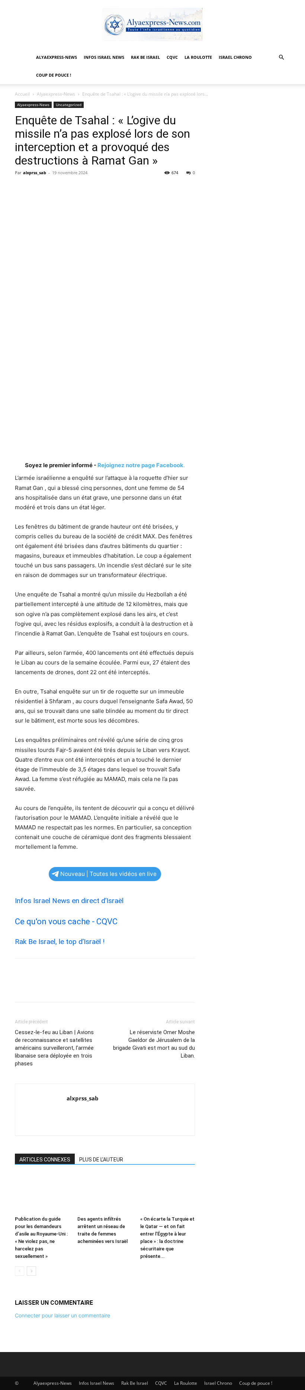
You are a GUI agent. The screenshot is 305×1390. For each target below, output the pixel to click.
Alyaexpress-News (56, 57)
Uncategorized (68, 104)
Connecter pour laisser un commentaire (62, 1315)
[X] (39, 189)
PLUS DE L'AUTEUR (101, 1160)
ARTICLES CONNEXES (44, 1160)
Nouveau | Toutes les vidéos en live (108, 873)
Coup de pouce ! (53, 75)
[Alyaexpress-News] (152, 24)
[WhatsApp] (73, 189)
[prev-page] (19, 1271)
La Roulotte (198, 57)
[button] (281, 57)
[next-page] (31, 1271)
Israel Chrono (235, 57)
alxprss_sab (34, 172)
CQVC (172, 57)
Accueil (22, 94)
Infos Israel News (104, 57)
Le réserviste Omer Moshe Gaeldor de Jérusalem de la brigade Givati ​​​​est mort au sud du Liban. (154, 1044)
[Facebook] (22, 189)
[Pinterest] (56, 189)
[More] (91, 189)
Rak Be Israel (145, 57)
